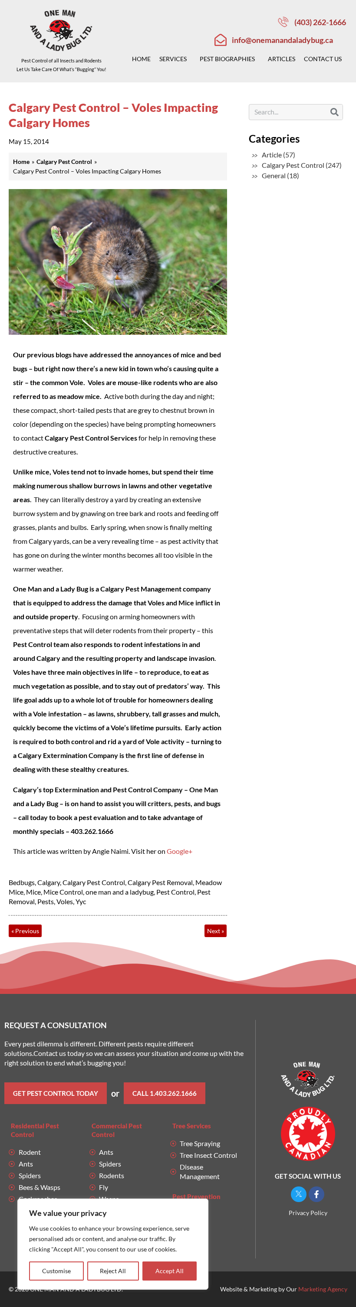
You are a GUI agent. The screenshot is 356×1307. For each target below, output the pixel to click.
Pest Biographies (227, 58)
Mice (33, 892)
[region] (112, 1244)
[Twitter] (299, 1194)
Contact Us (323, 58)
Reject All (113, 1270)
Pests (45, 901)
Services (173, 58)
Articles (281, 58)
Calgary (48, 882)
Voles (64, 901)
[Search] (334, 112)
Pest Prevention (196, 1196)
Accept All (169, 1270)
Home (141, 58)
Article (272, 154)
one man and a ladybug (120, 892)
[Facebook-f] (316, 1194)
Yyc (81, 901)
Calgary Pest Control (94, 882)
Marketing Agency (322, 1289)
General (274, 175)
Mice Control (63, 892)
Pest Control (175, 892)
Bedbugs (22, 882)
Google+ (179, 851)
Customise (56, 1270)
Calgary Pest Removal (160, 882)
